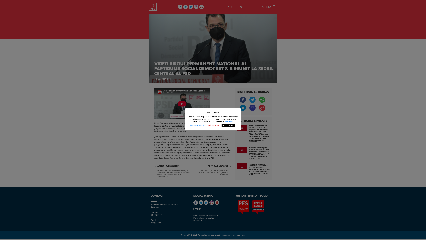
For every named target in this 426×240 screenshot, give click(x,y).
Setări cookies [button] (213, 125)
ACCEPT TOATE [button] (228, 125)
